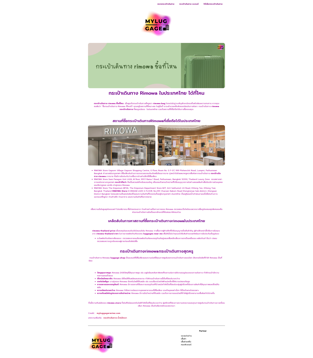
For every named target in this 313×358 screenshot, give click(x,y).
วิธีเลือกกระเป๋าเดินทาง (213, 4)
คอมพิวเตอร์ (186, 344)
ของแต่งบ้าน (186, 335)
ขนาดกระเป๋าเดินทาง (165, 4)
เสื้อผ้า (183, 338)
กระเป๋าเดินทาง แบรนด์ (189, 4)
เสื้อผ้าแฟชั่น (186, 341)
